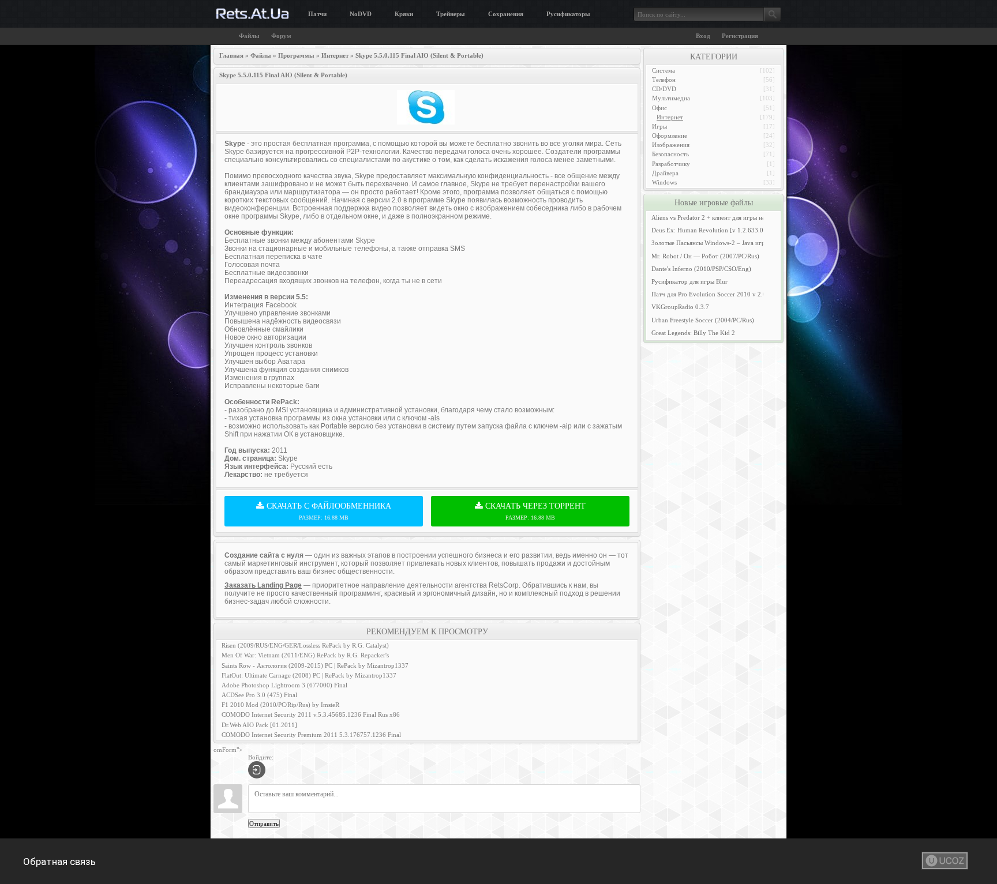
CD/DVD (664, 88)
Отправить (264, 823)
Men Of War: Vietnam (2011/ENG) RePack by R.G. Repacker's (305, 655)
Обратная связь (59, 861)
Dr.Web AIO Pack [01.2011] (259, 724)
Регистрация (740, 35)
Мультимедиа (671, 98)
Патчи (317, 13)
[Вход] (256, 769)
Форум (281, 35)
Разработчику (671, 163)
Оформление (669, 135)
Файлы (249, 35)
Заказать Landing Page (263, 585)
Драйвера (665, 173)
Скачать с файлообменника (327, 511)
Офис (659, 107)
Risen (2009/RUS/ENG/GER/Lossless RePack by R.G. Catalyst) (305, 645)
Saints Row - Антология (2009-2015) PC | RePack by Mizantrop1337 (315, 665)
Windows (664, 182)
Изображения (670, 144)
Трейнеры (450, 13)
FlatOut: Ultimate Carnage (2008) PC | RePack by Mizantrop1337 (309, 675)
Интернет (670, 117)
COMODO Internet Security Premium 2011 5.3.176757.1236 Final (311, 734)
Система (663, 70)
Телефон (664, 79)
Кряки (404, 13)
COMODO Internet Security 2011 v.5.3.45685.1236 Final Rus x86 (311, 714)
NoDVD (361, 13)
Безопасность (670, 154)
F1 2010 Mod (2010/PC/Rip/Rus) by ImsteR (280, 704)
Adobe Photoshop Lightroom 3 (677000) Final (284, 685)
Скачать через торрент (534, 511)
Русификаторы (568, 13)
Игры (659, 126)
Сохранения (505, 13)
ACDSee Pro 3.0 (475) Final (259, 694)
